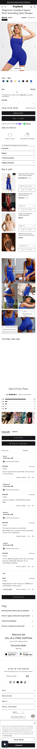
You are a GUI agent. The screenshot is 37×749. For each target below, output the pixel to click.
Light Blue (19, 81)
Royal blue (3, 81)
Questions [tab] (15, 432)
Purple (11, 81)
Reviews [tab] (6, 432)
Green (7, 81)
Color (6, 78)
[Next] (34, 46)
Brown (27, 81)
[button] (28, 17)
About (5, 701)
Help (4, 690)
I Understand (18, 745)
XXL (17, 92)
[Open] (4, 744)
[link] (18, 7)
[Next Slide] (33, 418)
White (3, 85)
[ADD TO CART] (15, 367)
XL (12, 92)
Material (4, 153)
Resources (7, 696)
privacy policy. (8, 735)
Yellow (15, 81)
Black (23, 81)
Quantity (4, 100)
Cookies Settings (18, 739)
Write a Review (23, 444)
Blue (31, 81)
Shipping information (8, 163)
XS (21, 92)
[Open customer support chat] (32, 716)
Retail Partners (9, 706)
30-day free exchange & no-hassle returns (16, 145)
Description (5, 148)
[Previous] (2, 46)
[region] (18, 418)
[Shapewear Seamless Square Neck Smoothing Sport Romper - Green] (3, 372)
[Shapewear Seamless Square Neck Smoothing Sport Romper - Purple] (6, 372)
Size (18, 89)
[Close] (34, 723)
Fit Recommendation (8, 158)
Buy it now (18, 118)
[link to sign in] (31, 7)
